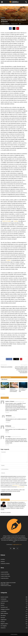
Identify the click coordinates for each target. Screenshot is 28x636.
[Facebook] (10, 548)
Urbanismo (3, 627)
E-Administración (4, 601)
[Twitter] (17, 548)
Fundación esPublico (5, 563)
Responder (7, 412)
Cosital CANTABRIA (5, 574)
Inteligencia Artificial (5, 609)
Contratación (3, 599)
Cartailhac (15, 221)
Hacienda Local (4, 607)
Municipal (3, 617)
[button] (26, 2)
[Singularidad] (5, 385)
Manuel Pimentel (5, 23)
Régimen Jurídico (4, 623)
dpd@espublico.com (15, 485)
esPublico (3, 559)
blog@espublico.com (17, 544)
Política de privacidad (20, 486)
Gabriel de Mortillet (6, 221)
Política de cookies (5, 584)
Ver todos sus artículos (6, 512)
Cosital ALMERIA (4, 572)
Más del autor (4, 379)
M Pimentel (8, 415)
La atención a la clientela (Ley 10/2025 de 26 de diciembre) (13, 390)
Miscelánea (3, 17)
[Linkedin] (14, 548)
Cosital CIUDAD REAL (5, 576)
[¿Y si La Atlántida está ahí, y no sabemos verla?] (23, 385)
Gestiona (3, 561)
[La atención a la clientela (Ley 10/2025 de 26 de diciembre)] (14, 385)
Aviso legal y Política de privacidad (8, 582)
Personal (3, 621)
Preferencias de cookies (6, 585)
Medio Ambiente (4, 613)
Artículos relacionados (6, 377)
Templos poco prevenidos (6, 367)
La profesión (3, 611)
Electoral (2, 603)
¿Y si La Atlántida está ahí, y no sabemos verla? (23, 390)
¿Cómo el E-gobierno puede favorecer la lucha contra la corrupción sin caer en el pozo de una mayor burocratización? (21, 369)
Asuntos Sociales (4, 597)
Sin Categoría (4, 625)
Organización (3, 619)
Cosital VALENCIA (4, 578)
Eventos (2, 605)
